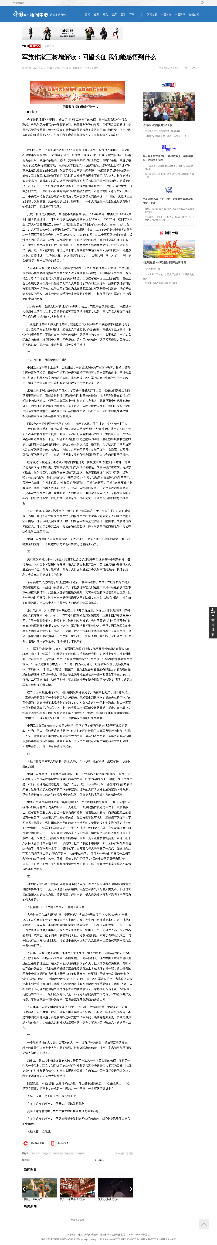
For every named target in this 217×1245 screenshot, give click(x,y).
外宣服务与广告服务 (88, 1234)
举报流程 (145, 1234)
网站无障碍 (213, 625)
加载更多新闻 (77, 1220)
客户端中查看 (37, 1143)
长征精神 (35, 1154)
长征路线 (69, 1154)
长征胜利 (58, 1154)
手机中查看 (63, 1143)
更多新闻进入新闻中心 (170, 68)
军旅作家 (80, 1154)
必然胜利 (47, 1154)
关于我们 (71, 1234)
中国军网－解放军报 (72, 68)
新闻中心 (48, 46)
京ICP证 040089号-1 (130, 1239)
